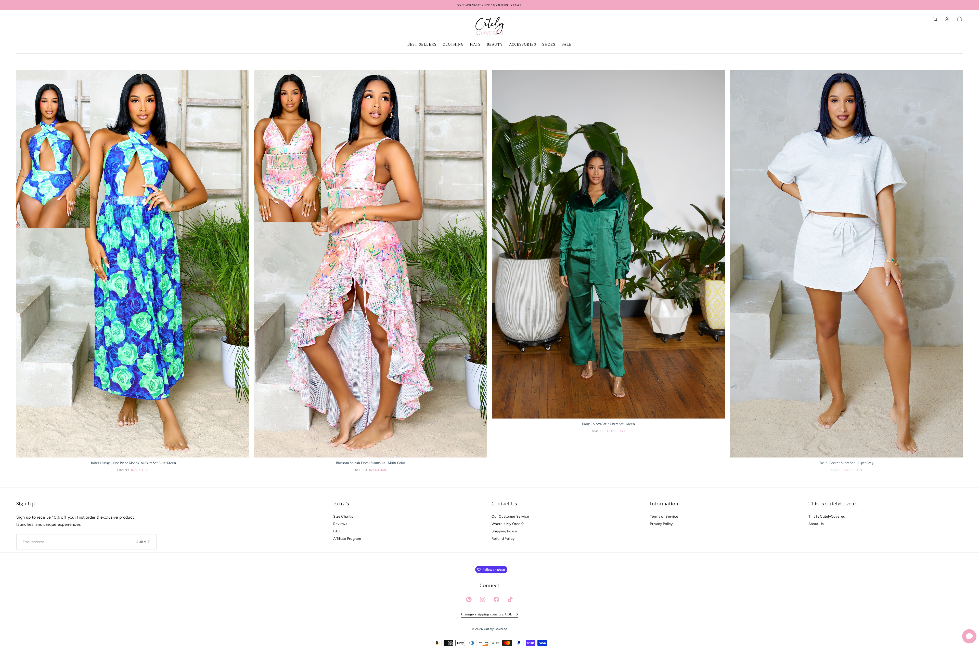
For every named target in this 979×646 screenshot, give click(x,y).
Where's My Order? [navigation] (508, 524)
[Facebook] (496, 599)
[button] (935, 19)
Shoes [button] (549, 44)
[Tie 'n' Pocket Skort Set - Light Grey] (846, 263)
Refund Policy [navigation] (503, 538)
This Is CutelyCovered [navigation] (826, 516)
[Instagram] (482, 599)
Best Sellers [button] (421, 44)
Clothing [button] (453, 44)
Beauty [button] (495, 44)
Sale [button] (567, 44)
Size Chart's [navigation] (343, 516)
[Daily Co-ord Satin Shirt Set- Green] (608, 244)
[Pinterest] (468, 599)
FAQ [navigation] (337, 531)
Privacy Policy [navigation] (661, 524)
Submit (143, 542)
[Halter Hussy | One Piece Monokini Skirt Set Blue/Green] (132, 263)
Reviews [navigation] (340, 524)
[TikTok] (510, 599)
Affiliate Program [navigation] (347, 538)
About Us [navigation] (816, 524)
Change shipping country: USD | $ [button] (489, 614)
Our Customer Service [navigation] (510, 516)
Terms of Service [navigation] (664, 516)
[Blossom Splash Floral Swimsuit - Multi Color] (370, 263)
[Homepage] (489, 26)
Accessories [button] (522, 44)
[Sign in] (947, 19)
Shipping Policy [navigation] (504, 531)
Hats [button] (475, 44)
